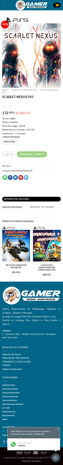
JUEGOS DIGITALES (11, 137)
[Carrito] (57, 5)
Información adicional (16, 199)
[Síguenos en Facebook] (4, 441)
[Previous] (2, 253)
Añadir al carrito (32, 154)
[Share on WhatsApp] (4, 177)
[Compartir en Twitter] (15, 177)
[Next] (60, 253)
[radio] (9, 142)
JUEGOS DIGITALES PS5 (22, 171)
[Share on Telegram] (26, 177)
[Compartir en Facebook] (10, 177)
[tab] (31, 199)
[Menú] (4, 5)
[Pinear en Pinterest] (20, 177)
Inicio (5, 90)
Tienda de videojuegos (24, 90)
